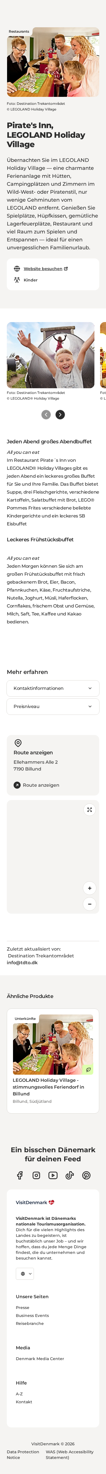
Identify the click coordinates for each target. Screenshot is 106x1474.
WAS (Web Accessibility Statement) (70, 1454)
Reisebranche (30, 1323)
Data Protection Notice (23, 1454)
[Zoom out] (89, 904)
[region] (53, 857)
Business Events (32, 1315)
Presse (22, 1307)
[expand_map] (89, 809)
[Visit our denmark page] (20, 1175)
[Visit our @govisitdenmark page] (70, 1175)
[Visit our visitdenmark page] (53, 1175)
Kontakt (24, 1401)
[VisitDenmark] (35, 1202)
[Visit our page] (36, 1175)
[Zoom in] (89, 888)
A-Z (19, 1393)
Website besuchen (43, 268)
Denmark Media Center (40, 1358)
